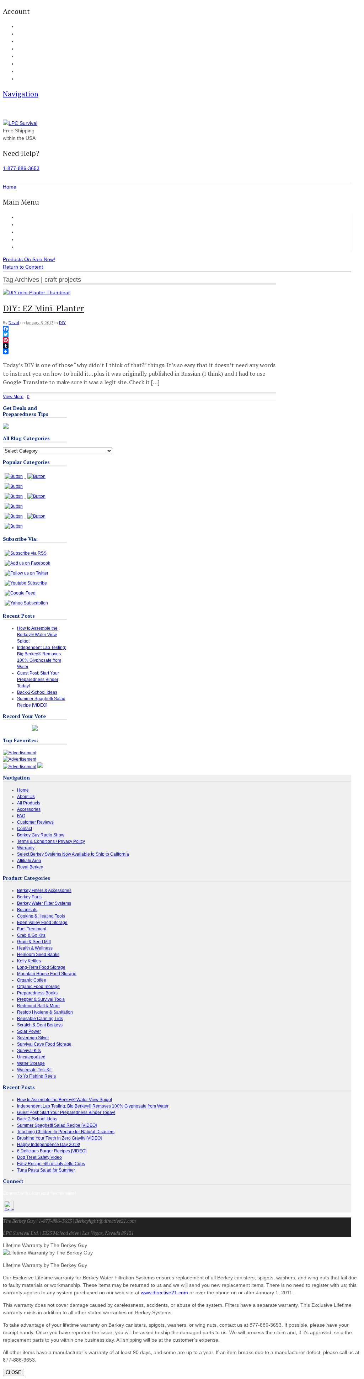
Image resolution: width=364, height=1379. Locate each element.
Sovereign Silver (33, 1037)
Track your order (32, 49)
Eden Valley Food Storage (42, 922)
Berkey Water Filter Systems (44, 903)
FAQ (21, 64)
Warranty (25, 847)
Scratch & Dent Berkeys (40, 1025)
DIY (62, 322)
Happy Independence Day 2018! (48, 1144)
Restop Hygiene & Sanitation (45, 1012)
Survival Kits (29, 1050)
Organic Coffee (31, 980)
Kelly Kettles (29, 960)
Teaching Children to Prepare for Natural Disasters (65, 1131)
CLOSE (13, 1372)
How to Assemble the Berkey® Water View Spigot (37, 635)
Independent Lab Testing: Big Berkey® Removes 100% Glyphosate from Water (92, 1106)
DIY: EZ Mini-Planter (43, 308)
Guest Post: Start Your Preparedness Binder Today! (38, 679)
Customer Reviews (38, 239)
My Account (27, 27)
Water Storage (31, 1063)
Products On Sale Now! (29, 259)
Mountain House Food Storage (46, 973)
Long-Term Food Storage (41, 967)
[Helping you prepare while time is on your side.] (20, 123)
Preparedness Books (37, 992)
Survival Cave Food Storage (44, 1044)
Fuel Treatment (31, 928)
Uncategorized (31, 1057)
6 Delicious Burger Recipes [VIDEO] (51, 1150)
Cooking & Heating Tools (41, 916)
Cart (21, 34)
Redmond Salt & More (38, 1005)
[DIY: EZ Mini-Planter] (36, 292)
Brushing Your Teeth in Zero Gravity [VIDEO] (59, 1138)
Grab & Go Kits (31, 935)
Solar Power (29, 1031)
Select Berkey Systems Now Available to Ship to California (73, 854)
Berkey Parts (29, 896)
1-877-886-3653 (21, 168)
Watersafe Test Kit (34, 1069)
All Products (30, 224)
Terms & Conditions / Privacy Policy (51, 841)
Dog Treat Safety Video (39, 1157)
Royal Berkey (30, 867)
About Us (25, 71)
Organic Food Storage (38, 986)
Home (24, 217)
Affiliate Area (29, 860)
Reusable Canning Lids (40, 1018)
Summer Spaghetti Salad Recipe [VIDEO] (57, 1125)
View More (13, 396)
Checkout (25, 41)
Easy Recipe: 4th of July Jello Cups (51, 1163)
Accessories (30, 232)
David (14, 322)
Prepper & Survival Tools (41, 999)
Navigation (20, 94)
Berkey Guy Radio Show (40, 835)
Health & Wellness (35, 948)
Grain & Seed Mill (34, 941)
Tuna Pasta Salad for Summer (46, 1170)
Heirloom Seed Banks (38, 954)
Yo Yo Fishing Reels (36, 1076)
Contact (24, 79)
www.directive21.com (164, 1292)
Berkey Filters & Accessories (44, 890)
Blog (21, 56)
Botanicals (27, 909)
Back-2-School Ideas (37, 692)
